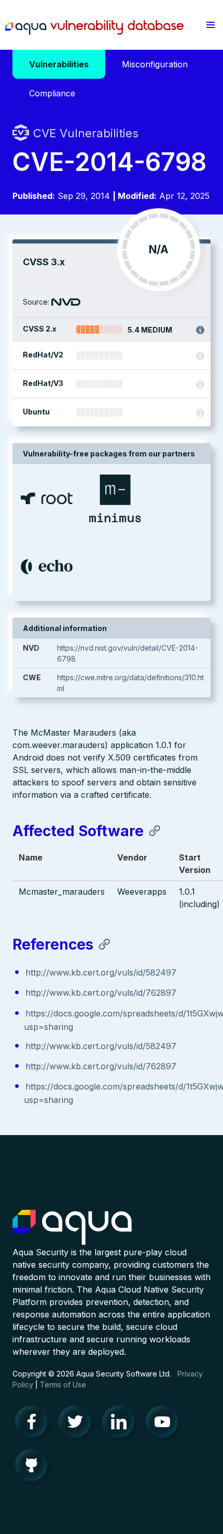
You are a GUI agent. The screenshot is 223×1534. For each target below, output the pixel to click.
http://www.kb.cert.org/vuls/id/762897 (100, 992)
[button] (210, 25)
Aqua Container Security (72, 1228)
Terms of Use (63, 1384)
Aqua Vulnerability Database (94, 27)
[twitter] (78, 1424)
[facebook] (34, 1424)
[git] (34, 1467)
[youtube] (165, 1424)
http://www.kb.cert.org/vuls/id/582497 (100, 972)
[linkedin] (121, 1424)
